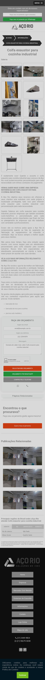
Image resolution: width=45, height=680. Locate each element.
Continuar (22, 675)
